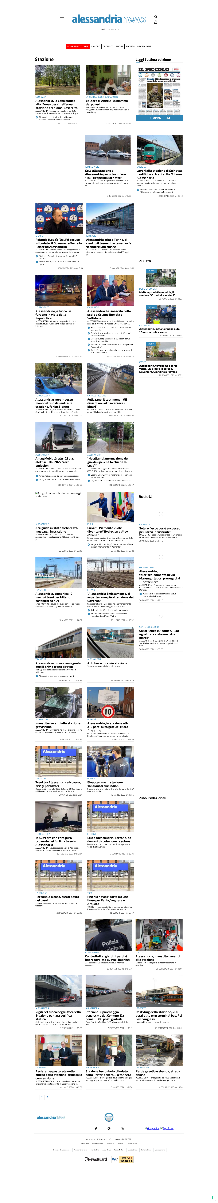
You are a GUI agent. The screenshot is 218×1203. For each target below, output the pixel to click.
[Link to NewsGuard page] (97, 1159)
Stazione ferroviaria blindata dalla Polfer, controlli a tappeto (108, 1073)
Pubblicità (110, 1144)
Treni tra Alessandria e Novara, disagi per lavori (58, 784)
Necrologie (144, 46)
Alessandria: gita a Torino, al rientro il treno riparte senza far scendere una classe (109, 243)
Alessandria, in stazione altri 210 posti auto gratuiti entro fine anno (108, 726)
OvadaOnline (133, 1150)
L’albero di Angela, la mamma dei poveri (107, 102)
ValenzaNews (160, 1150)
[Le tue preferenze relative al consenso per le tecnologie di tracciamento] (213, 1198)
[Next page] (47, 1097)
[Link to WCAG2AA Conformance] (121, 1160)
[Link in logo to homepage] (109, 21)
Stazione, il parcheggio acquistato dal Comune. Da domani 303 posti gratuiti (105, 1015)
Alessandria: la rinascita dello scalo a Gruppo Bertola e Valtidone (109, 314)
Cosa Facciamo (98, 1144)
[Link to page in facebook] (96, 1129)
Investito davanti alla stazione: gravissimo (58, 724)
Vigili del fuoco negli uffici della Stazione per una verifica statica (58, 1015)
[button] (156, 16)
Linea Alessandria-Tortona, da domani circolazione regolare (109, 839)
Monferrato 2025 (78, 46)
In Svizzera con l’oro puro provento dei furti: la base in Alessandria (55, 841)
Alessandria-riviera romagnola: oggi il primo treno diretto (58, 664)
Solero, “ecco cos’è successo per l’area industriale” (159, 530)
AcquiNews (106, 1150)
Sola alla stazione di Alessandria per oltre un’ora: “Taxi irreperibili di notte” (106, 174)
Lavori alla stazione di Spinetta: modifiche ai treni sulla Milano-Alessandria (160, 174)
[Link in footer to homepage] (109, 1117)
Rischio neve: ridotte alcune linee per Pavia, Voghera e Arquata (107, 900)
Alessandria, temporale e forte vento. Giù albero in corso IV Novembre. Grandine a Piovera (158, 368)
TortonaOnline (146, 1150)
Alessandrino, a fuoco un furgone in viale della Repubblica (53, 314)
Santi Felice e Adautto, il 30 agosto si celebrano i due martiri (159, 634)
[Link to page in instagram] (122, 1129)
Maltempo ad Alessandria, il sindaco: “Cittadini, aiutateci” (157, 293)
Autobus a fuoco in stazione (107, 663)
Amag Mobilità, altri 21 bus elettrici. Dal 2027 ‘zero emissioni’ (54, 461)
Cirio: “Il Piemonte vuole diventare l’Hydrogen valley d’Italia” (107, 531)
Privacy (121, 1144)
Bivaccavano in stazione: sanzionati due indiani (105, 784)
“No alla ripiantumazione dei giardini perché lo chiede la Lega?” (108, 461)
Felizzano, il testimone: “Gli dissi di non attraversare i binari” (107, 402)
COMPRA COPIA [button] (159, 118)
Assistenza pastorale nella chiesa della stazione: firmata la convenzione (58, 1074)
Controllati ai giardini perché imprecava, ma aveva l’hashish (107, 958)
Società (130, 46)
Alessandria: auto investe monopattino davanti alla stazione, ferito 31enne (54, 402)
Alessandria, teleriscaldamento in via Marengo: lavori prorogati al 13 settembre (159, 576)
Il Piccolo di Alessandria (62, 1150)
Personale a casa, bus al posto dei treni (57, 898)
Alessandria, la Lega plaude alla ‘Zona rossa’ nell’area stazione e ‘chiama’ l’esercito (56, 104)
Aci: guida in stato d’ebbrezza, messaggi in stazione (56, 529)
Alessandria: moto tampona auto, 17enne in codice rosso (159, 330)
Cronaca (108, 46)
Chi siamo (85, 1144)
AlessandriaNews (81, 1150)
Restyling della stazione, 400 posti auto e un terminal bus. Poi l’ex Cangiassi (159, 1015)
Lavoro (95, 46)
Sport (119, 46)
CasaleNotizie (119, 1150)
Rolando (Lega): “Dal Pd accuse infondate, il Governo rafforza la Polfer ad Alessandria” (58, 243)
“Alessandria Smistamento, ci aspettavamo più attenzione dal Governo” (110, 597)
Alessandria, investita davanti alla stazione (158, 958)
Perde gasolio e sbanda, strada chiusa (158, 1073)
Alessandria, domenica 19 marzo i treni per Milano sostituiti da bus (53, 597)
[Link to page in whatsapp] (109, 1129)
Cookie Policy (132, 1144)
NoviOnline (95, 1150)
